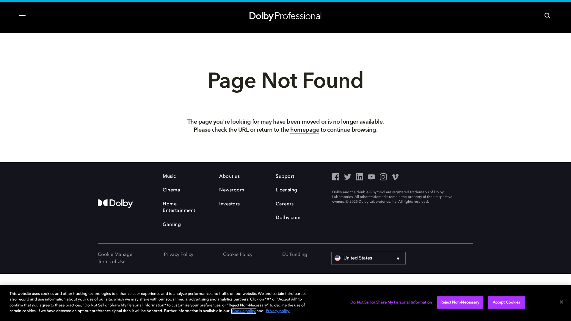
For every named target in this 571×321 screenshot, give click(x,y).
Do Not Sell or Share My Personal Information (391, 302)
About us (229, 176)
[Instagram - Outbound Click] (383, 177)
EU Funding (294, 254)
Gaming (172, 224)
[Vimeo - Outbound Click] (395, 177)
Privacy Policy (178, 254)
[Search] (547, 15)
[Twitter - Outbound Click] (347, 177)
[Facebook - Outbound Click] (335, 177)
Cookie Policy (237, 254)
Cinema (171, 190)
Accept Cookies (506, 302)
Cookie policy (244, 311)
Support (285, 176)
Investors (229, 204)
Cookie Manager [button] (116, 254)
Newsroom (231, 190)
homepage (304, 130)
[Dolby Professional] (285, 15)
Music (169, 176)
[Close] (561, 302)
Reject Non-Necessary (460, 302)
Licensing (286, 190)
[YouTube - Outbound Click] (371, 177)
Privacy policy (278, 311)
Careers (285, 204)
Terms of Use (112, 261)
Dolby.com (288, 217)
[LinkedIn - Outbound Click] (359, 177)
